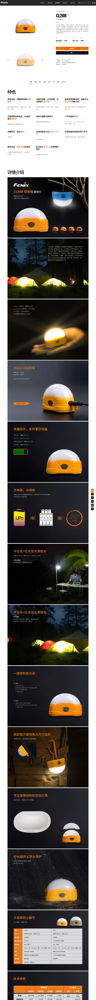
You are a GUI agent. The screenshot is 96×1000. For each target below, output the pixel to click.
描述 (40, 82)
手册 (71, 52)
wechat (92, 490)
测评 (58, 82)
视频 (45, 82)
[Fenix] (4, 2)
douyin (92, 501)
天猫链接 (71, 48)
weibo (92, 497)
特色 (31, 82)
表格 (35, 82)
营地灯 (59, 11)
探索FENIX (57, 3)
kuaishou (92, 508)
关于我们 (72, 3)
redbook (92, 494)
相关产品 (64, 82)
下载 (53, 82)
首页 (57, 11)
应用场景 (50, 3)
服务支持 (65, 3)
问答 (49, 82)
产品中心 (42, 3)
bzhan (92, 505)
